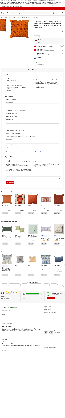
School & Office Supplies (52, 2)
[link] (37, 28)
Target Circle (14, 6)
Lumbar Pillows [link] (24, 284)
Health (40, 2)
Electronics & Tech (7, 3)
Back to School (12, 0)
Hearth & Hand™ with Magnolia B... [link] (35, 284)
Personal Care (25, 2)
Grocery (5, 2)
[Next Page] (64, 204)
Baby (18, 2)
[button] (37, 28)
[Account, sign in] (56, 13)
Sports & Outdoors (33, 2)
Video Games (15, 3)
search (49, 13)
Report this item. (38, 151)
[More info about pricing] (62, 31)
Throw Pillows (35, 17)
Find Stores (19, 6)
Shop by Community (48, 3)
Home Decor (15, 17)
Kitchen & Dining (48, 0)
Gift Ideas (37, 3)
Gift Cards (41, 3)
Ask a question (10, 182)
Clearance (8, 5)
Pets (38, 2)
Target (2, 17)
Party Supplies (31, 3)
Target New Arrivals (4, 0)
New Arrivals (13, 5)
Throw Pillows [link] (4, 284)
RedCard (9, 6)
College (17, 0)
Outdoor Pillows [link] (53, 284)
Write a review (50, 298)
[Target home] (2, 12)
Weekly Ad (42, 5)
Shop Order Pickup (48, 5)
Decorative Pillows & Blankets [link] (14, 284)
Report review (57, 314)
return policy (39, 166)
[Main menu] (7, 13)
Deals (4, 5)
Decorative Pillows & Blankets (25, 17)
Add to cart (37, 36)
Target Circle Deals (35, 5)
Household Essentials (12, 2)
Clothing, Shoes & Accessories (31, 0)
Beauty (20, 2)
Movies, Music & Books (23, 3)
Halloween (21, 0)
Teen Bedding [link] (46, 284)
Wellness (44, 2)
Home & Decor (41, 0)
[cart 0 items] (62, 13)
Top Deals (29, 5)
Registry (5, 6)
